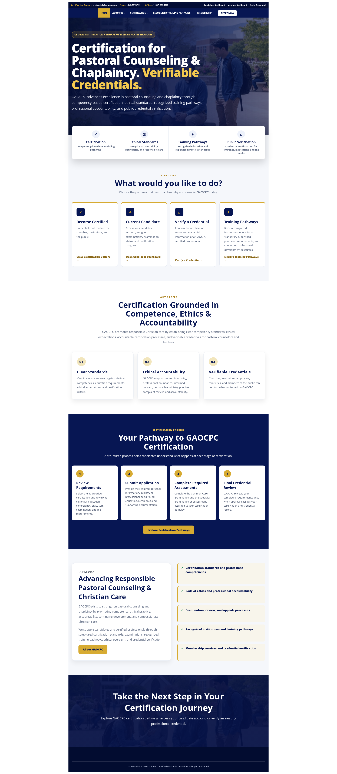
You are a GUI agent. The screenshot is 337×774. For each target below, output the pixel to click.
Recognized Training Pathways (172, 12)
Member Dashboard (237, 5)
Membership (205, 12)
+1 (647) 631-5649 (160, 5)
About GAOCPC (93, 649)
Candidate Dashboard (214, 5)
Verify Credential (258, 5)
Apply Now (227, 13)
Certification (139, 12)
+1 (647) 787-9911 (135, 5)
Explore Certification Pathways (169, 530)
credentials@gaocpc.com (105, 5)
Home (104, 12)
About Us (118, 12)
